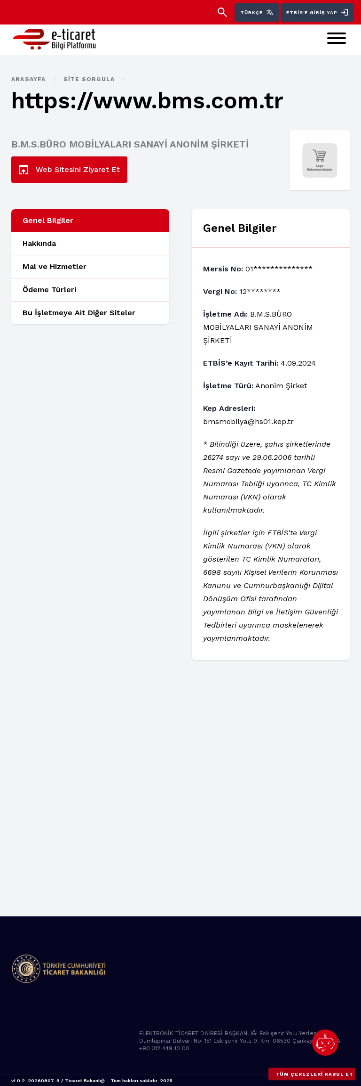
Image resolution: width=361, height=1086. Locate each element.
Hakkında (39, 243)
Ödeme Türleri (49, 289)
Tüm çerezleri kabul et (314, 1074)
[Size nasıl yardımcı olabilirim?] (325, 1042)
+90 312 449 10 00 (164, 1048)
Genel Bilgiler (48, 220)
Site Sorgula (90, 79)
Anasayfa (29, 79)
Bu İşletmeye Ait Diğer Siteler (79, 312)
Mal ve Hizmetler (54, 266)
